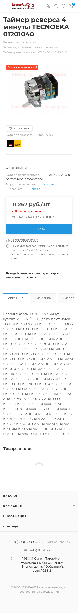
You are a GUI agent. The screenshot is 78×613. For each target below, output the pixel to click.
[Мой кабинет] (63, 6)
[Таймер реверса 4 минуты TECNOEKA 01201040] (39, 90)
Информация (15, 516)
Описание (15, 298)
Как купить (43, 298)
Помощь (10, 526)
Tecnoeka (47, 184)
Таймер (35, 188)
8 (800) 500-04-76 (28, 542)
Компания (12, 506)
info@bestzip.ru (42, 550)
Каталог (10, 495)
